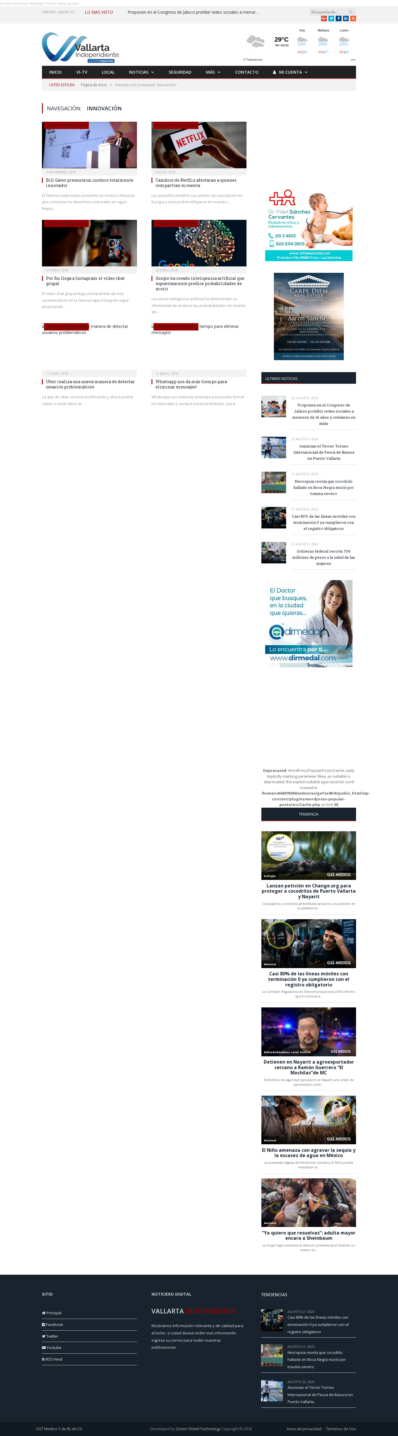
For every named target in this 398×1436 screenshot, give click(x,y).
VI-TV (81, 72)
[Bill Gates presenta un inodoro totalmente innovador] (89, 147)
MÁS (210, 72)
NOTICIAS (138, 72)
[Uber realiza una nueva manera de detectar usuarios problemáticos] (89, 348)
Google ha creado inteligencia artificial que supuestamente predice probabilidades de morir (200, 283)
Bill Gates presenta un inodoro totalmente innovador (89, 182)
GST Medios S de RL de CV (59, 1428)
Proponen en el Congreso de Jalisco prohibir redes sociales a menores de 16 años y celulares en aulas (195, 12)
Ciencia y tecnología (66, 125)
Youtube (53, 1347)
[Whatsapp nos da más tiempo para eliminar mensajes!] (199, 348)
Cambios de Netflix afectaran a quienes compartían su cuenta (196, 182)
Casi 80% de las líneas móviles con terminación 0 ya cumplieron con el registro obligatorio (323, 522)
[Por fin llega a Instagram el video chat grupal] (89, 245)
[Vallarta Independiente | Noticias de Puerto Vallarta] (81, 46)
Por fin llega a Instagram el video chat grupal (85, 280)
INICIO (55, 72)
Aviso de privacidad (304, 1428)
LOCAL (108, 72)
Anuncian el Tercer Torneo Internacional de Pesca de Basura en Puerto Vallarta (323, 452)
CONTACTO (246, 72)
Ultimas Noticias (281, 378)
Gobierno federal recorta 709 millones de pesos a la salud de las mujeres (323, 557)
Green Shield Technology (198, 1428)
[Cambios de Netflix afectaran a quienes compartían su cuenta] (199, 147)
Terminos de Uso (341, 1428)
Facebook (54, 1324)
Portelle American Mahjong (21, 3)
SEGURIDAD (180, 72)
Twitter (51, 1336)
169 (353, 1311)
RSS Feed (53, 1359)
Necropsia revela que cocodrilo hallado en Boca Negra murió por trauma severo (323, 487)
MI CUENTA (290, 72)
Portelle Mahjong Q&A (61, 3)
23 (354, 1346)
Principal (53, 1312)
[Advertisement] (309, 139)
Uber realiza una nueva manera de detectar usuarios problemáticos (90, 384)
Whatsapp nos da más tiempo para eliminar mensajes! (191, 384)
